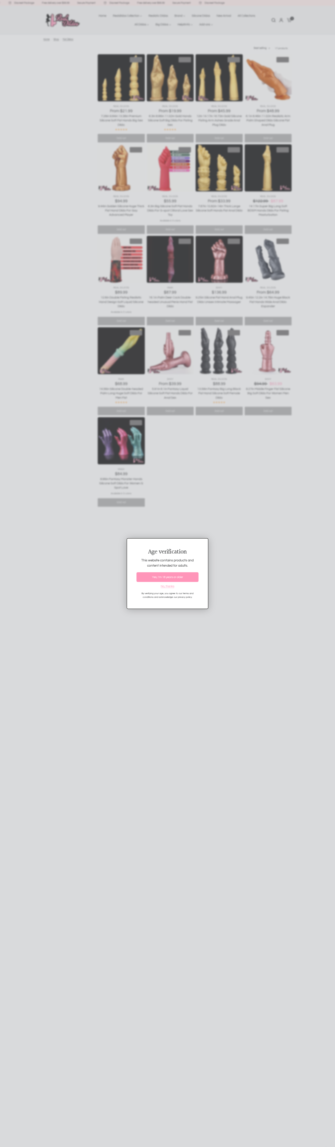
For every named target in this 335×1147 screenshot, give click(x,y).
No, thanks (167, 586)
